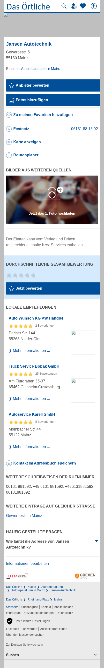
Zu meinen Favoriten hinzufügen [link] (43, 115)
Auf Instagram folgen (53, 629)
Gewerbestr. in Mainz (24, 516)
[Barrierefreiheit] (94, 6)
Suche (32, 587)
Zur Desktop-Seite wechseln (24, 644)
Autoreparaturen (52, 587)
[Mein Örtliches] (75, 6)
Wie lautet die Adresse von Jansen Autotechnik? (37, 544)
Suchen (12, 655)
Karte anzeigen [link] (27, 142)
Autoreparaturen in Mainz (28, 590)
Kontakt (46, 607)
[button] (28, 621)
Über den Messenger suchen (25, 634)
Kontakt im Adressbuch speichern (44, 463)
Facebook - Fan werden (21, 629)
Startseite (12, 607)
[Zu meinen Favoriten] (83, 6)
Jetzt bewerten (29, 288)
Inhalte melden (63, 607)
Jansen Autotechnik (63, 590)
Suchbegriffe (29, 607)
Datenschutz (65, 613)
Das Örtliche (14, 587)
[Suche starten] (64, 6)
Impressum (13, 613)
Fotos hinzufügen (32, 100)
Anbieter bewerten (32, 85)
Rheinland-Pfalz (38, 599)
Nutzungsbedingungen (38, 613)
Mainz (58, 599)
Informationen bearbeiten (27, 563)
